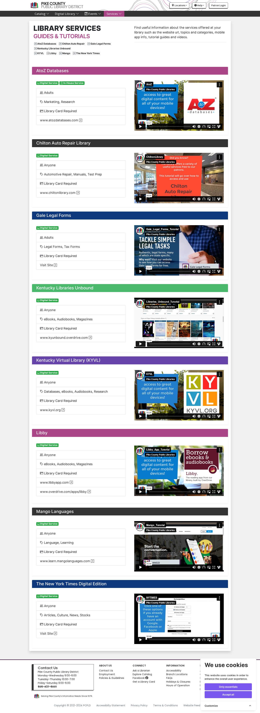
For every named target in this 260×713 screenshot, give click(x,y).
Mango (66, 53)
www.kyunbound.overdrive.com (64, 337)
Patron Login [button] (218, 5)
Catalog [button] (40, 14)
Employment (107, 674)
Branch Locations (176, 674)
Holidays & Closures (178, 681)
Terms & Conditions (165, 705)
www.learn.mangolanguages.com (65, 561)
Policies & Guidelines (111, 678)
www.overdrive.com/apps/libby (64, 491)
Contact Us (48, 667)
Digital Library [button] (65, 14)
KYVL (40, 53)
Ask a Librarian (141, 670)
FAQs (169, 678)
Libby (53, 53)
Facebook (139, 678)
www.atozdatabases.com (59, 120)
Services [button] (113, 14)
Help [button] (199, 5)
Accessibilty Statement (110, 705)
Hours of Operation (178, 685)
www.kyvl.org (51, 410)
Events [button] (93, 14)
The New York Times (88, 53)
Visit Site (47, 265)
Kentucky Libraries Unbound (54, 48)
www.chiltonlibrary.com (58, 193)
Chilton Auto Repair (73, 43)
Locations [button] (179, 5)
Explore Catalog (142, 674)
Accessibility (173, 670)
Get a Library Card (144, 681)
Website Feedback (194, 705)
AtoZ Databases (46, 43)
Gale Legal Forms (101, 43)
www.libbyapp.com (55, 482)
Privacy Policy (139, 705)
